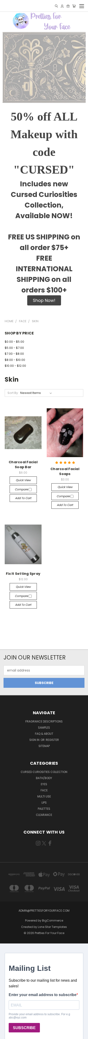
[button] (44, 300)
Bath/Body (44, 778)
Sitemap (44, 746)
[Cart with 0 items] (74, 6)
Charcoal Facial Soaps (64, 471)
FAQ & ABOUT (44, 734)
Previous (7, 1034)
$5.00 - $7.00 (14, 348)
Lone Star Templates (52, 927)
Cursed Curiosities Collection (44, 772)
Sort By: (13, 393)
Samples (44, 728)
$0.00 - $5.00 (14, 341)
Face (44, 790)
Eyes (44, 784)
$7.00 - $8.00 (14, 353)
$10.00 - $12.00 (15, 365)
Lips (44, 803)
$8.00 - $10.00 (15, 360)
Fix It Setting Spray (23, 573)
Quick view (23, 480)
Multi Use (44, 796)
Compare (22, 489)
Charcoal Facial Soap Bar (23, 464)
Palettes (44, 809)
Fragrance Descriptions (44, 721)
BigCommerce (52, 920)
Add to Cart (23, 498)
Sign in (34, 740)
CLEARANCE (44, 815)
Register (52, 740)
